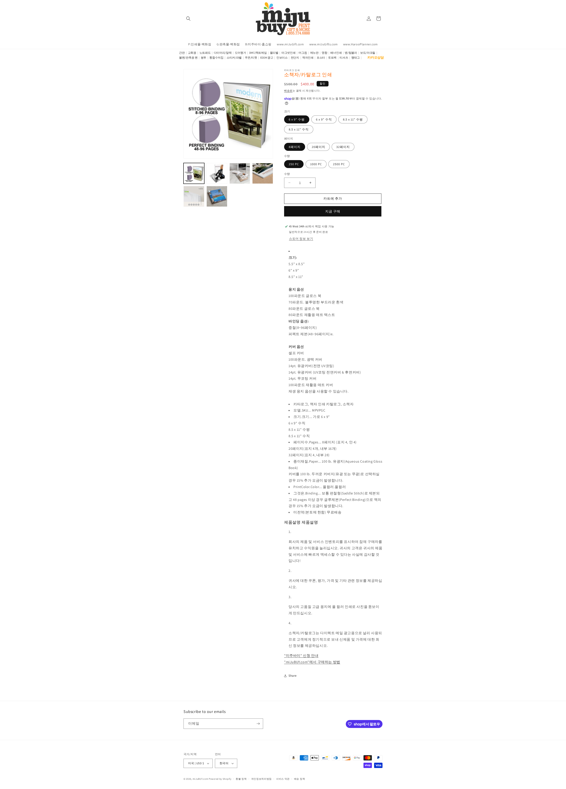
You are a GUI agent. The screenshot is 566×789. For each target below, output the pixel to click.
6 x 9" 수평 (297, 119)
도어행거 (240, 53)
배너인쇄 (336, 53)
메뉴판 (314, 53)
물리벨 (274, 53)
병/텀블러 (351, 53)
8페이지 (294, 147)
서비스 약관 (283, 778)
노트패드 (205, 53)
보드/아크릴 (367, 53)
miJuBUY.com (200, 778)
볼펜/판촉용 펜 (188, 57)
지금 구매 (332, 211)
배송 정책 (299, 778)
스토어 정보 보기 (301, 239)
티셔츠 (344, 57)
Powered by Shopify (220, 778)
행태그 (355, 57)
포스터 (321, 57)
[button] (188, 18)
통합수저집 (216, 57)
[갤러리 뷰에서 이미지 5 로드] (194, 196)
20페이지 (318, 147)
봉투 (203, 57)
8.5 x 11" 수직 (299, 129)
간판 (182, 53)
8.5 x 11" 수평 (353, 119)
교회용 (192, 53)
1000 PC (316, 164)
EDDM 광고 (266, 57)
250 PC (294, 164)
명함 (324, 53)
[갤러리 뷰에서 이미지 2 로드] (217, 173)
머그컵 (302, 53)
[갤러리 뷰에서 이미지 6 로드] (217, 196)
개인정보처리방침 (261, 778)
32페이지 (343, 147)
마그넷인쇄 (288, 53)
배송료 (288, 90)
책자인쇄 (308, 57)
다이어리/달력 (223, 53)
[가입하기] (258, 723)
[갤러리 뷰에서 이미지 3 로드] (239, 173)
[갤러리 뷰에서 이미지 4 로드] (262, 173)
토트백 (332, 57)
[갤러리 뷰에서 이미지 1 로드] (194, 173)
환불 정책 (241, 778)
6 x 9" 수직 (324, 119)
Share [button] (293, 676)
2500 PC (339, 164)
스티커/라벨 (234, 57)
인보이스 (282, 57)
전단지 (295, 57)
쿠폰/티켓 (251, 57)
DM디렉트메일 (258, 53)
